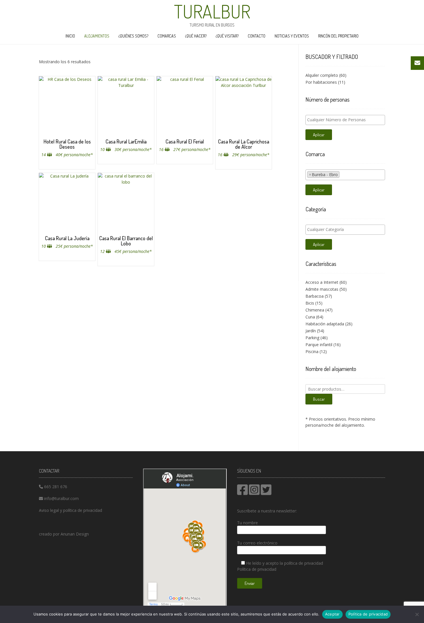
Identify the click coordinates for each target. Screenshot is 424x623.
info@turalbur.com (61, 498)
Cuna (310, 317)
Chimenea (314, 310)
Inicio (70, 35)
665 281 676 (55, 486)
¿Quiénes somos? (133, 35)
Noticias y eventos (292, 35)
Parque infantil (318, 344)
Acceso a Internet (321, 282)
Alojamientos (96, 35)
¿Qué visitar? (227, 35)
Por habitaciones (321, 82)
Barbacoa (314, 296)
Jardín (310, 330)
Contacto (256, 35)
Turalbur (212, 11)
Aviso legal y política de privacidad (70, 510)
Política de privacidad (256, 569)
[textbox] (346, 120)
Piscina (311, 351)
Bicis (309, 303)
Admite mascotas (321, 289)
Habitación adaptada (324, 324)
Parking (312, 337)
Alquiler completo (321, 75)
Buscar (319, 399)
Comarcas (166, 35)
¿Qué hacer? (196, 35)
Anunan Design (75, 534)
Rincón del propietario (338, 35)
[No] (417, 614)
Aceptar (332, 614)
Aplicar (318, 134)
